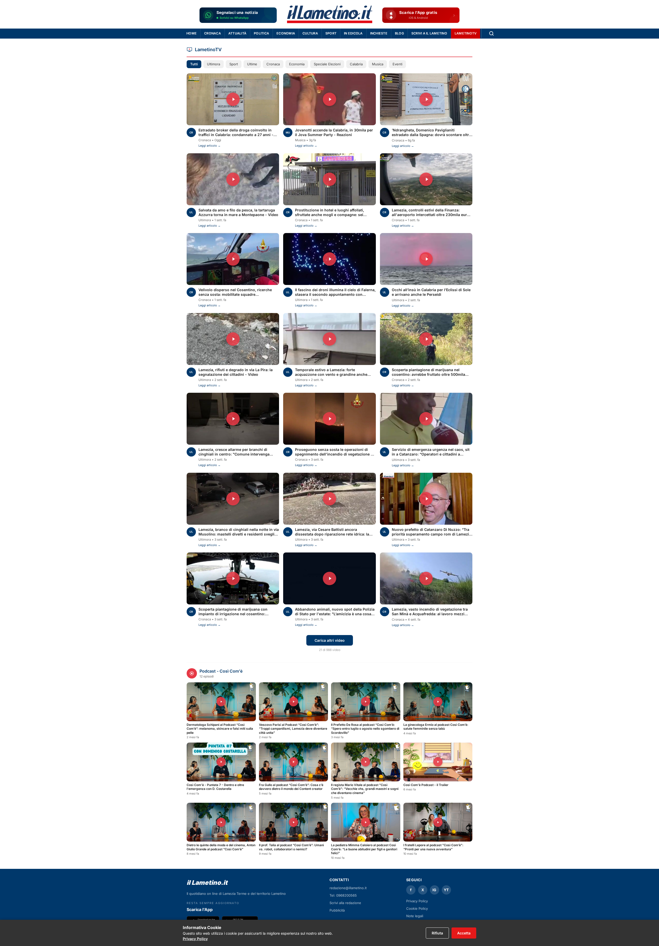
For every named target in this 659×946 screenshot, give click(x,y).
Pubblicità (337, 910)
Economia (285, 33)
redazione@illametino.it (348, 888)
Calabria (356, 64)
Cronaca (212, 33)
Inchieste (378, 33)
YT (446, 890)
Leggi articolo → (209, 145)
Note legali (414, 916)
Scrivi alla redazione (345, 903)
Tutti (194, 64)
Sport (330, 33)
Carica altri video (330, 640)
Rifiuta (437, 933)
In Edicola (353, 33)
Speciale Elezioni (327, 64)
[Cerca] (491, 33)
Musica (377, 64)
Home (191, 33)
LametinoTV (466, 33)
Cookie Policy (417, 908)
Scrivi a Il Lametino (429, 33)
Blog (399, 33)
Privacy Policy (195, 938)
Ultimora (213, 64)
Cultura (310, 33)
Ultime (252, 64)
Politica (261, 33)
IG (434, 890)
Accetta (464, 933)
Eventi (397, 64)
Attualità (237, 33)
